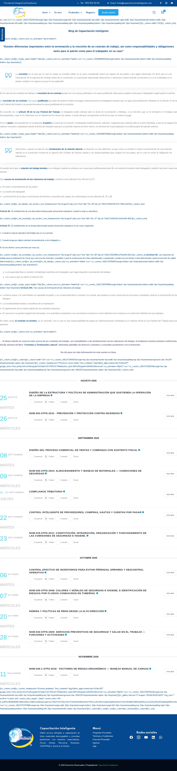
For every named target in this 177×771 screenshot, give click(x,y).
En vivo (58, 13)
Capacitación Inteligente (108, 765)
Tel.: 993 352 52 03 (89, 3)
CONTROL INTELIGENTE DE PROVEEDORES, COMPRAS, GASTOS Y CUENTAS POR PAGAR (85, 512)
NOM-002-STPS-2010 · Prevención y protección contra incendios (74, 413)
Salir (94, 746)
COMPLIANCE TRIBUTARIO (45, 491)
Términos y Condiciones (103, 736)
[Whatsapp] (160, 737)
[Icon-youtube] (146, 737)
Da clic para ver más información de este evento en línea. (88, 352)
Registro (90, 13)
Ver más (170, 395)
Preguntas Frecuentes (102, 733)
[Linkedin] (153, 737)
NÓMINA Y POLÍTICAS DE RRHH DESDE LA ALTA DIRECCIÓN (66, 611)
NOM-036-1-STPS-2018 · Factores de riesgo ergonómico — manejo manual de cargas (89, 668)
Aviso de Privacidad (101, 739)
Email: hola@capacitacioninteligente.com (131, 3)
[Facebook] (131, 737)
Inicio (45, 13)
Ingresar (96, 743)
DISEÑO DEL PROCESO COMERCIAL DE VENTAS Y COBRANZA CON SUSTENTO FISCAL (83, 450)
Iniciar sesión (108, 13)
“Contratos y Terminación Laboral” (41, 345)
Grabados (73, 13)
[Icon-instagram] (138, 737)
